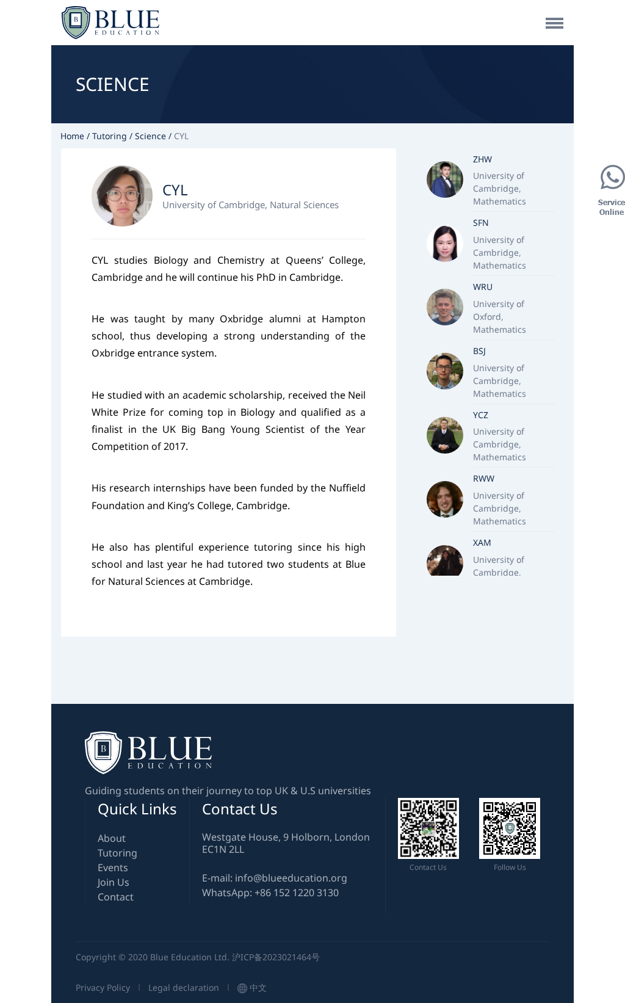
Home (72, 136)
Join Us (113, 882)
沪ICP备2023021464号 (276, 957)
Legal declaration (185, 987)
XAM (482, 542)
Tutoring (109, 136)
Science (150, 136)
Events (113, 867)
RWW (483, 478)
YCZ (480, 415)
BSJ (479, 351)
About (112, 838)
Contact (116, 896)
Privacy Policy (104, 987)
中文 (257, 987)
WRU (483, 286)
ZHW (482, 159)
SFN (481, 222)
